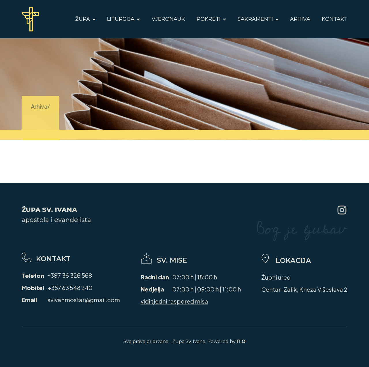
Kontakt (334, 19)
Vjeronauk (168, 19)
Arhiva (300, 19)
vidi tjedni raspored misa (174, 301)
